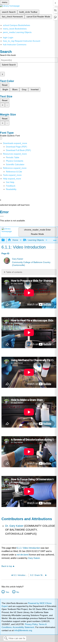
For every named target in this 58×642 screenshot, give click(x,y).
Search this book (8, 55)
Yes (7, 592)
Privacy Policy (31, 624)
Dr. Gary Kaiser (14, 525)
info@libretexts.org (23, 630)
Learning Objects (35, 240)
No (17, 592)
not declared (23, 554)
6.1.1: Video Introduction (28, 548)
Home (15, 240)
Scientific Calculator (15, 164)
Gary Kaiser (17, 259)
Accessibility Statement (23, 627)
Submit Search (9, 64)
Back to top (6, 566)
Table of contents (14, 272)
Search (6, 638)
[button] (10, 186)
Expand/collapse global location (55, 239)
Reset (4, 85)
